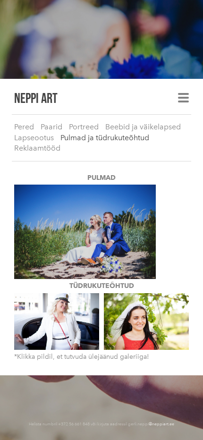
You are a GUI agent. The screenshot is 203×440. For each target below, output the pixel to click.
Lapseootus (34, 137)
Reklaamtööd (37, 148)
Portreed (84, 126)
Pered (24, 126)
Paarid (51, 126)
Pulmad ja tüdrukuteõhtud (104, 137)
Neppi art (36, 97)
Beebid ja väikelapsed (143, 126)
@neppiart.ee (161, 423)
